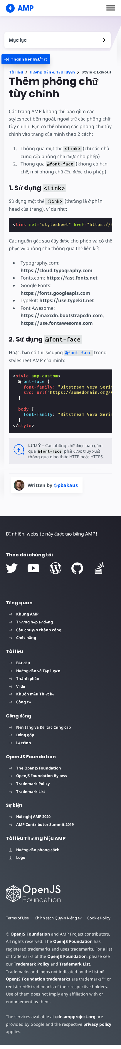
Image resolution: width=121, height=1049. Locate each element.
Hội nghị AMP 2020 (33, 816)
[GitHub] (77, 568)
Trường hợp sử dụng (34, 622)
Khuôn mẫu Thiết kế (35, 694)
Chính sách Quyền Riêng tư (58, 918)
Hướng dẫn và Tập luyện (38, 670)
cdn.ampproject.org (75, 1016)
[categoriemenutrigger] (25, 59)
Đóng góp (25, 734)
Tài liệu (16, 72)
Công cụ (23, 702)
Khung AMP (27, 614)
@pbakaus (65, 485)
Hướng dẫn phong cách (38, 849)
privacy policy (97, 1024)
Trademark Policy (33, 783)
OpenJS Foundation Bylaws (41, 775)
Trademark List (30, 791)
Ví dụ (20, 686)
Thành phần (27, 678)
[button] (110, 8)
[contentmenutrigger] (57, 40)
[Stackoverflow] (99, 568)
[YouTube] (33, 568)
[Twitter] (12, 568)
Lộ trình (23, 742)
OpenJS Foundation (30, 934)
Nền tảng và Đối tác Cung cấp (43, 727)
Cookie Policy (98, 918)
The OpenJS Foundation (38, 768)
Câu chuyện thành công (38, 630)
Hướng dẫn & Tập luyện (52, 72)
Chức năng (26, 637)
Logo (20, 857)
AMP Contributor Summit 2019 (45, 824)
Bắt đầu (23, 662)
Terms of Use (17, 918)
